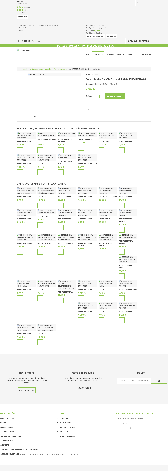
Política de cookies (47, 454)
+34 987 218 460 (24, 41)
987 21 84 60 (122, 423)
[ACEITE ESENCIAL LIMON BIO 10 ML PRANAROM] (128, 212)
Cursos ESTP (133, 54)
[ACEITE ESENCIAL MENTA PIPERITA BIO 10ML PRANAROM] (108, 237)
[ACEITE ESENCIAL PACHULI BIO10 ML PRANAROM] (87, 283)
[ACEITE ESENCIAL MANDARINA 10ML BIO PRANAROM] (108, 135)
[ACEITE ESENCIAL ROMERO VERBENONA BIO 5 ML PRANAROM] (46, 327)
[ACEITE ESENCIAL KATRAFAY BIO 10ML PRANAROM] (26, 212)
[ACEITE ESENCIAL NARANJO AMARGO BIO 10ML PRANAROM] (46, 283)
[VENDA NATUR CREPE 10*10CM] (67, 134)
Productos (98, 54)
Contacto (146, 54)
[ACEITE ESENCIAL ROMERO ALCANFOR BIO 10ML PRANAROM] (26, 327)
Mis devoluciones (65, 423)
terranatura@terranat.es (130, 428)
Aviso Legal (19, 454)
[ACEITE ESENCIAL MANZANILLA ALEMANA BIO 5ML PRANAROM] (46, 237)
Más (34, 117)
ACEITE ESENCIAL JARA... (108, 197)
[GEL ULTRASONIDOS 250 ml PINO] (67, 156)
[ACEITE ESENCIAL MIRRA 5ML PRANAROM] (128, 236)
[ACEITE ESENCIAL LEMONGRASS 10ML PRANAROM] (87, 212)
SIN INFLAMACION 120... (87, 139)
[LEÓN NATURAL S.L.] (34, 54)
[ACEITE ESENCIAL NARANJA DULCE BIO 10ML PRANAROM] (26, 283)
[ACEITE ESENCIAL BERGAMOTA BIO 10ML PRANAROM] (26, 135)
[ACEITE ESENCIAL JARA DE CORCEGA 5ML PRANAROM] (108, 190)
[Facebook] (117, 434)
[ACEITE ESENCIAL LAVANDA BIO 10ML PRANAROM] (67, 212)
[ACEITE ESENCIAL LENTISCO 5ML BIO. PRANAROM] (108, 212)
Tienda (24, 69)
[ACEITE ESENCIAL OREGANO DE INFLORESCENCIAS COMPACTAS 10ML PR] (67, 285)
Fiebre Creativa (72, 454)
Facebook (36, 41)
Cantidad (89, 96)
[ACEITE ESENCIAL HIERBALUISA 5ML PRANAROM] (67, 190)
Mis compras (62, 418)
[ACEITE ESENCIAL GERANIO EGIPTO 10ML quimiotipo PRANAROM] (46, 190)
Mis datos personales (67, 436)
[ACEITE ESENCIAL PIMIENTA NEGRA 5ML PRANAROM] (87, 305)
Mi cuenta (63, 413)
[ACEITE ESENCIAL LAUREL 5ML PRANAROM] (46, 211)
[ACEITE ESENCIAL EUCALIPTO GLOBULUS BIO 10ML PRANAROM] (26, 190)
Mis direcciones (64, 432)
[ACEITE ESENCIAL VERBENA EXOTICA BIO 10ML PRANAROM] (46, 157)
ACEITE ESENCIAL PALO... (88, 164)
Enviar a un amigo (94, 110)
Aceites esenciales (60, 69)
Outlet (120, 54)
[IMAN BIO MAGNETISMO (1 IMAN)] (46, 134)
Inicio (87, 54)
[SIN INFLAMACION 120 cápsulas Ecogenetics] (87, 134)
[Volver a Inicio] (19, 69)
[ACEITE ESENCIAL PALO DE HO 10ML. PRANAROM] (87, 157)
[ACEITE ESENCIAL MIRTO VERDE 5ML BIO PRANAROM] (128, 259)
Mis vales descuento (66, 427)
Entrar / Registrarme (138, 41)
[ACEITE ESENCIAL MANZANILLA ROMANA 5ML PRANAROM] (67, 237)
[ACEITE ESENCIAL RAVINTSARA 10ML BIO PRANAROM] (26, 157)
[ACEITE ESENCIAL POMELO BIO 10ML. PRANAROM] (128, 135)
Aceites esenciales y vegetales (41, 69)
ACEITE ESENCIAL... (25, 141)
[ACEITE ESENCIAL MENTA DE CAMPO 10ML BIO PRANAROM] (87, 237)
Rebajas (110, 54)
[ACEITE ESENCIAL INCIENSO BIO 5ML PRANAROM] (87, 190)
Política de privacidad (31, 454)
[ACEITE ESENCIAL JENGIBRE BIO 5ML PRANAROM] (128, 190)
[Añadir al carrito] (20, 150)
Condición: (89, 84)
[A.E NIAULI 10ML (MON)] (37, 75)
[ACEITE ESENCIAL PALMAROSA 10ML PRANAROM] (108, 283)
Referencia (89, 75)
